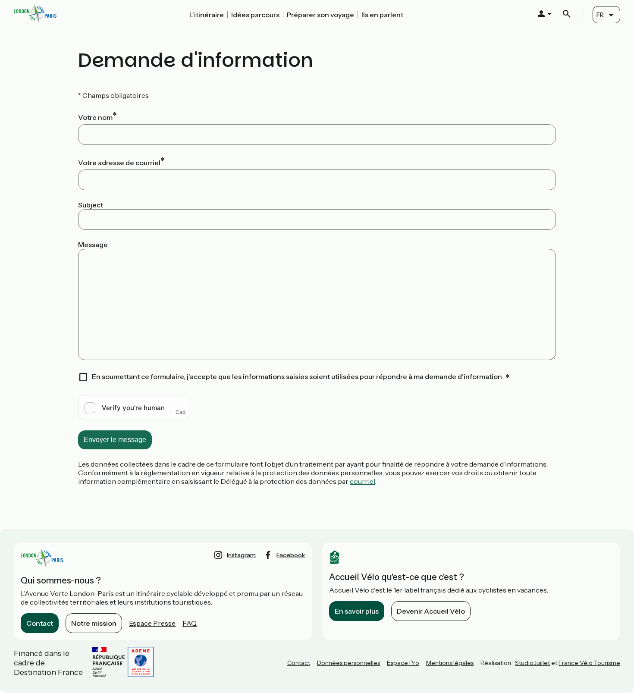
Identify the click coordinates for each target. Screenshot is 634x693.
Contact (39, 623)
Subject (90, 205)
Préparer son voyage (320, 14)
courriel (362, 481)
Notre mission (93, 623)
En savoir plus (357, 611)
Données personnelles (348, 663)
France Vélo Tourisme (589, 663)
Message (93, 244)
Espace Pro (403, 663)
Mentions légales (450, 663)
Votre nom (95, 117)
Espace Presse (152, 623)
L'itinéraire (206, 14)
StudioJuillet (532, 663)
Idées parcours (255, 14)
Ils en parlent (382, 14)
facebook (290, 555)
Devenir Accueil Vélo (431, 611)
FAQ (189, 623)
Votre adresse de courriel (119, 162)
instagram (241, 555)
